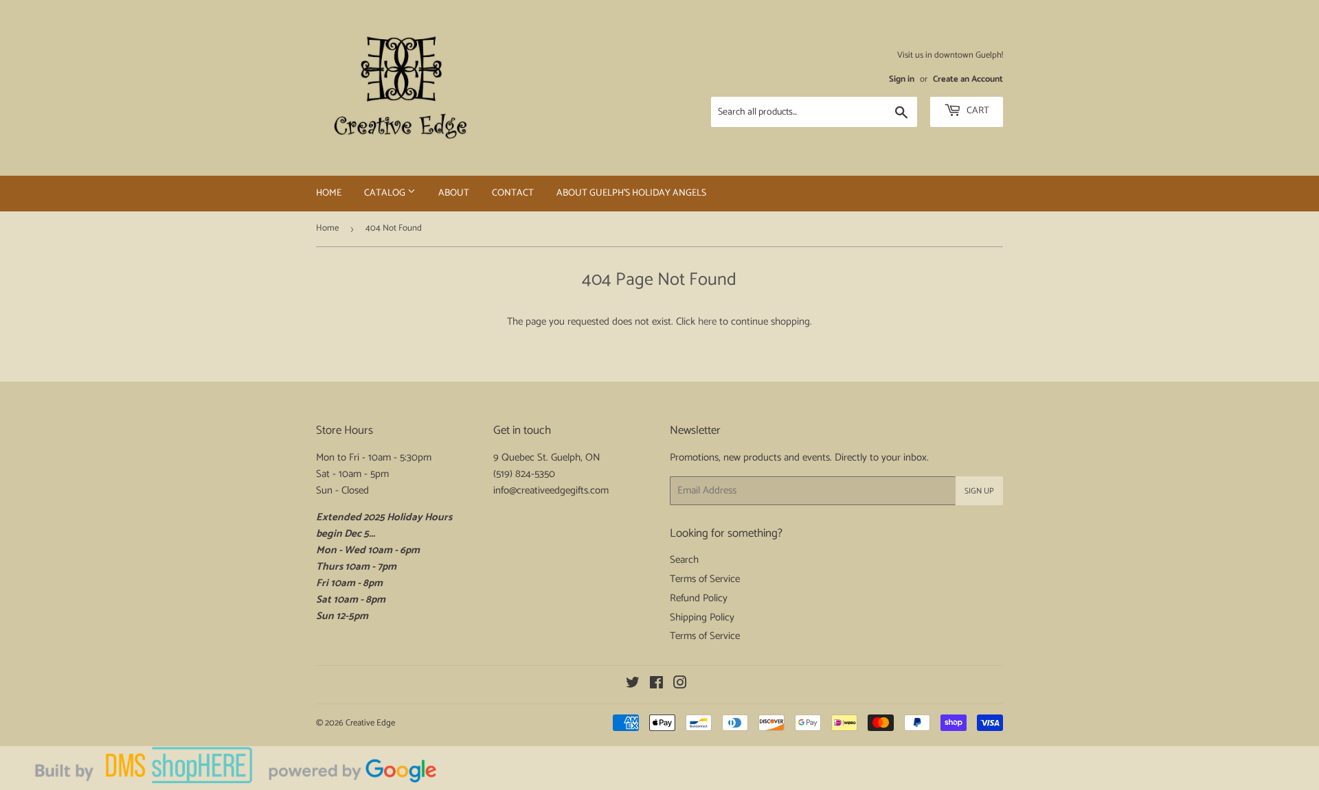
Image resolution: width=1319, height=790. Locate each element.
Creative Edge (370, 723)
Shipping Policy (702, 617)
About (453, 193)
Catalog (385, 193)
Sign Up (979, 491)
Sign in (901, 79)
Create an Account (968, 79)
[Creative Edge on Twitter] (633, 684)
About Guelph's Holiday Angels (631, 193)
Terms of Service (705, 579)
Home (328, 193)
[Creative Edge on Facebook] (656, 684)
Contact (513, 193)
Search (684, 559)
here (707, 321)
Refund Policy (699, 598)
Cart (977, 111)
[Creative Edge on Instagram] (680, 684)
